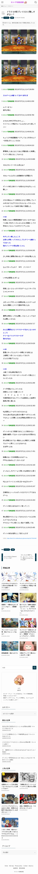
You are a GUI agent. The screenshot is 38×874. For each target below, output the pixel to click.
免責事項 (15, 868)
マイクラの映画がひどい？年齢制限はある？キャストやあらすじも (18, 736)
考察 (12, 17)
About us (31, 865)
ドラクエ (6, 17)
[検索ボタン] (35, 2)
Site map (11, 865)
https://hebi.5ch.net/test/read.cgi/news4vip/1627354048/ (21, 538)
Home (6, 865)
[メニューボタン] (2, 2)
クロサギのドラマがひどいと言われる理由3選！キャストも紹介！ (19, 744)
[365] (19, 84)
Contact (25, 865)
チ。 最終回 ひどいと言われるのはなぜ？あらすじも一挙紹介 (19, 752)
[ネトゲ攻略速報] (19, 2)
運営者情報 (22, 868)
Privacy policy (18, 865)
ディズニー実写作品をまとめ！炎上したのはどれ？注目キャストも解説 (18, 759)
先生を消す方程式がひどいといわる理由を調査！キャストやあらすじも (18, 728)
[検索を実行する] (34, 667)
